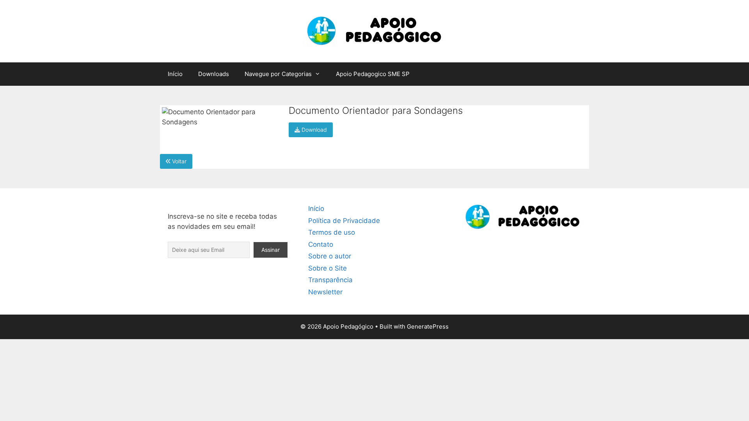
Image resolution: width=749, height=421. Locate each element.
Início (175, 74)
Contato (320, 244)
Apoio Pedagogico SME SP (373, 74)
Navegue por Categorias (278, 74)
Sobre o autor (329, 256)
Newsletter (325, 292)
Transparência (330, 280)
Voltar (178, 161)
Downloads (213, 74)
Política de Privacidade (344, 221)
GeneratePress (428, 326)
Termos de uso (331, 232)
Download (313, 129)
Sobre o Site (327, 268)
